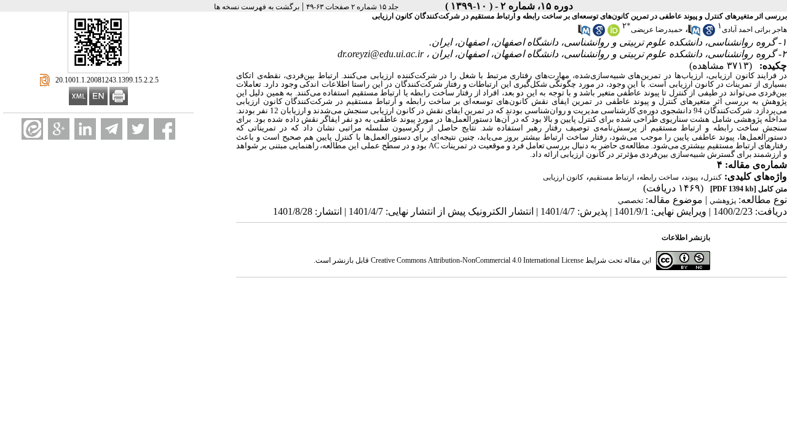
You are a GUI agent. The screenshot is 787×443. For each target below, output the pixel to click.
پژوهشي (723, 200)
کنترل (712, 177)
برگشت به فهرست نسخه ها (256, 6)
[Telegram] (111, 129)
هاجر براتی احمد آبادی (754, 29)
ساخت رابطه (659, 177)
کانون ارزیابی (563, 177)
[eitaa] (32, 129)
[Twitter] (138, 129)
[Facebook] (164, 129)
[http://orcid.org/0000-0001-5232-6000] (613, 34)
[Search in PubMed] (694, 34)
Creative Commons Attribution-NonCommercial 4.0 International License (477, 260)
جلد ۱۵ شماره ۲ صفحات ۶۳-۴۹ (352, 6)
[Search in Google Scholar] (709, 34)
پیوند (691, 177)
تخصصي (630, 200)
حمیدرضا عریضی (656, 29)
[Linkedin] (85, 129)
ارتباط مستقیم (611, 177)
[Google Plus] (58, 129)
